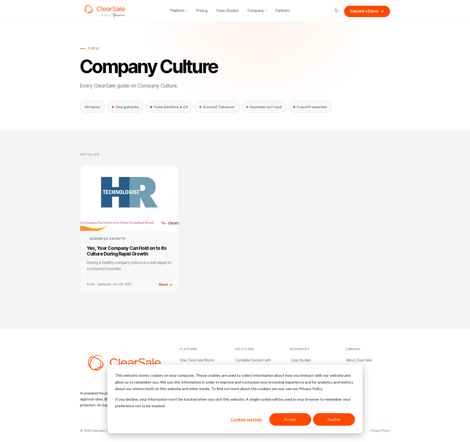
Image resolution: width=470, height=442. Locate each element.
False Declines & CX (171, 107)
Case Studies (227, 10)
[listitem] (129, 229)
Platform (177, 10)
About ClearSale (359, 360)
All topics (92, 107)
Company (256, 10)
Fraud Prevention (312, 107)
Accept (290, 419)
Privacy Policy (380, 430)
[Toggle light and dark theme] (337, 10)
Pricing (202, 10)
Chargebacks (127, 107)
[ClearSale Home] (104, 11)
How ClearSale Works (197, 360)
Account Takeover (219, 107)
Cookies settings (246, 419)
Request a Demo (367, 11)
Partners (283, 10)
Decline (334, 419)
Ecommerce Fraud (266, 107)
